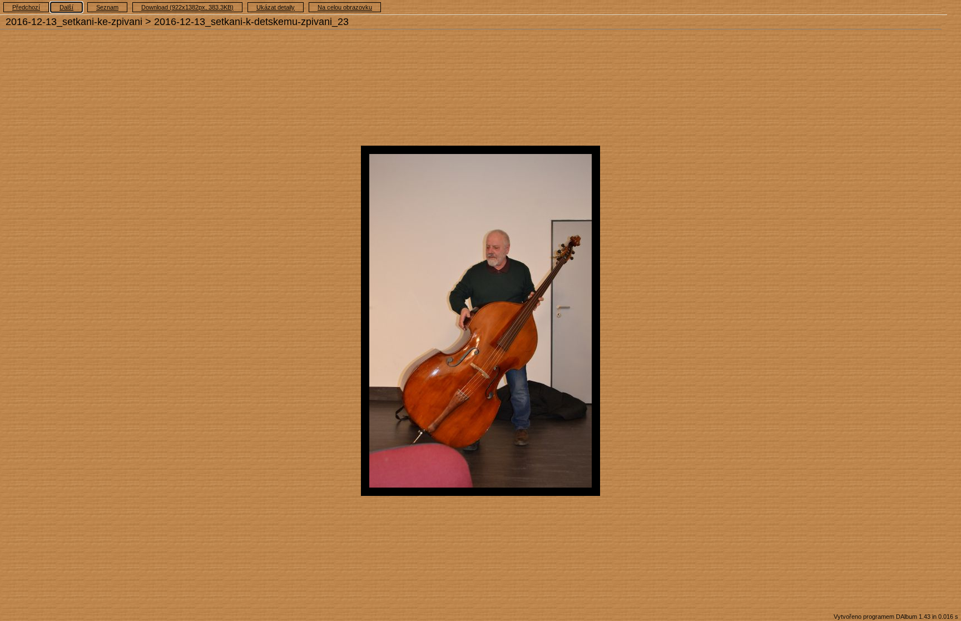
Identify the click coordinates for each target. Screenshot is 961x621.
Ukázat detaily (275, 7)
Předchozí (26, 7)
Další (66, 7)
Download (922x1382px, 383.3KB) (187, 7)
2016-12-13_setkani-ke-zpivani (74, 21)
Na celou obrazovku (345, 7)
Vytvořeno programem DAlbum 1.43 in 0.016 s (896, 616)
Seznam (107, 7)
